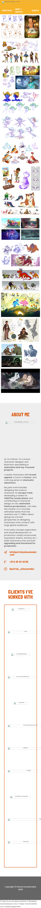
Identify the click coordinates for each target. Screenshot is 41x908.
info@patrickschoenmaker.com (23, 553)
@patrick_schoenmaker (21, 568)
